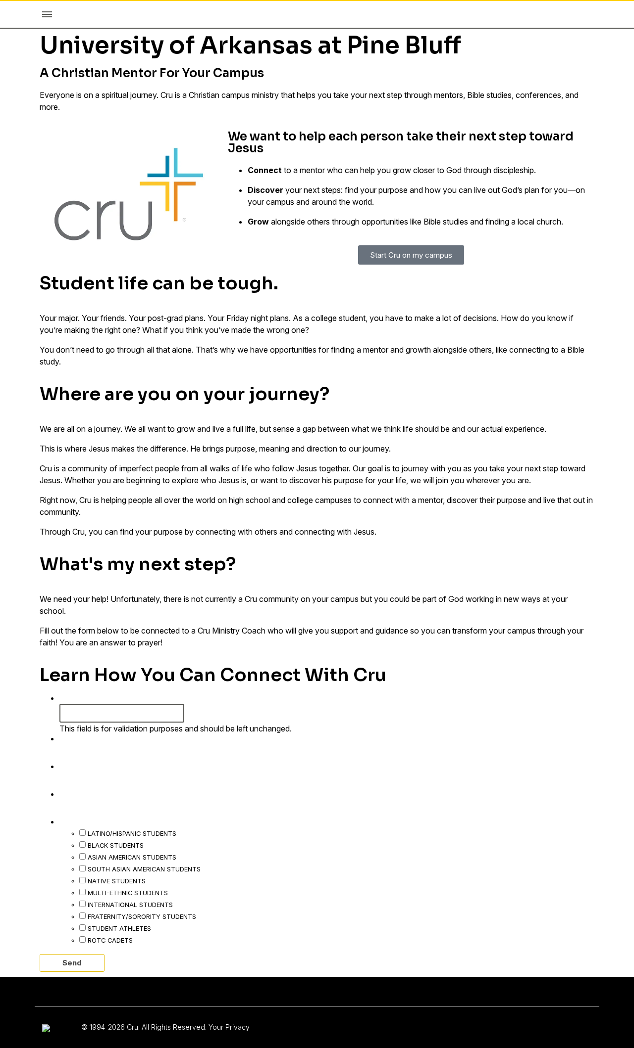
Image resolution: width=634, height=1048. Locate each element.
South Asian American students (144, 869)
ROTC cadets (110, 940)
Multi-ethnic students (128, 893)
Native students (117, 881)
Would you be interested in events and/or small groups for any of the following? (246, 821)
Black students (116, 845)
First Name (86, 738)
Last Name (86, 766)
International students (130, 905)
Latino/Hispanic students (132, 833)
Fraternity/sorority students (142, 916)
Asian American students (132, 857)
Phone (74, 697)
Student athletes (119, 928)
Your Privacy (229, 1027)
